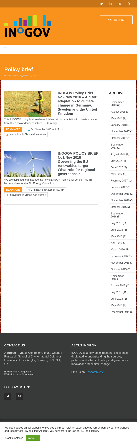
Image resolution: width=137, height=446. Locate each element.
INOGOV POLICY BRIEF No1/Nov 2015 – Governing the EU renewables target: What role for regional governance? (78, 163)
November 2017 (120, 131)
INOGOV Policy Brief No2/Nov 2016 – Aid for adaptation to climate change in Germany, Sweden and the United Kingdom (77, 103)
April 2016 (116, 242)
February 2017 (119, 180)
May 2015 (116, 305)
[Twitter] (101, 3)
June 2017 (117, 167)
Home (7, 75)
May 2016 (116, 236)
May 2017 (116, 173)
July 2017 (116, 160)
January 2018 (119, 124)
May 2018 (116, 118)
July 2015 (116, 292)
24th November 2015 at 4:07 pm (47, 189)
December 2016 (120, 193)
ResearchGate (94, 372)
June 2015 (117, 298)
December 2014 (120, 311)
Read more (13, 129)
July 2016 (116, 223)
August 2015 (118, 285)
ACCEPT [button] (33, 438)
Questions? (116, 20)
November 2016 (120, 200)
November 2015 (120, 262)
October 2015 (119, 269)
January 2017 (119, 187)
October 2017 (119, 137)
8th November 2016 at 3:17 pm (47, 129)
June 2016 (117, 229)
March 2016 (118, 249)
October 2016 (119, 206)
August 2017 (118, 154)
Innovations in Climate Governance (27, 134)
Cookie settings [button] (14, 438)
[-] (27, 36)
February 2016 (119, 256)
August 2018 (118, 111)
